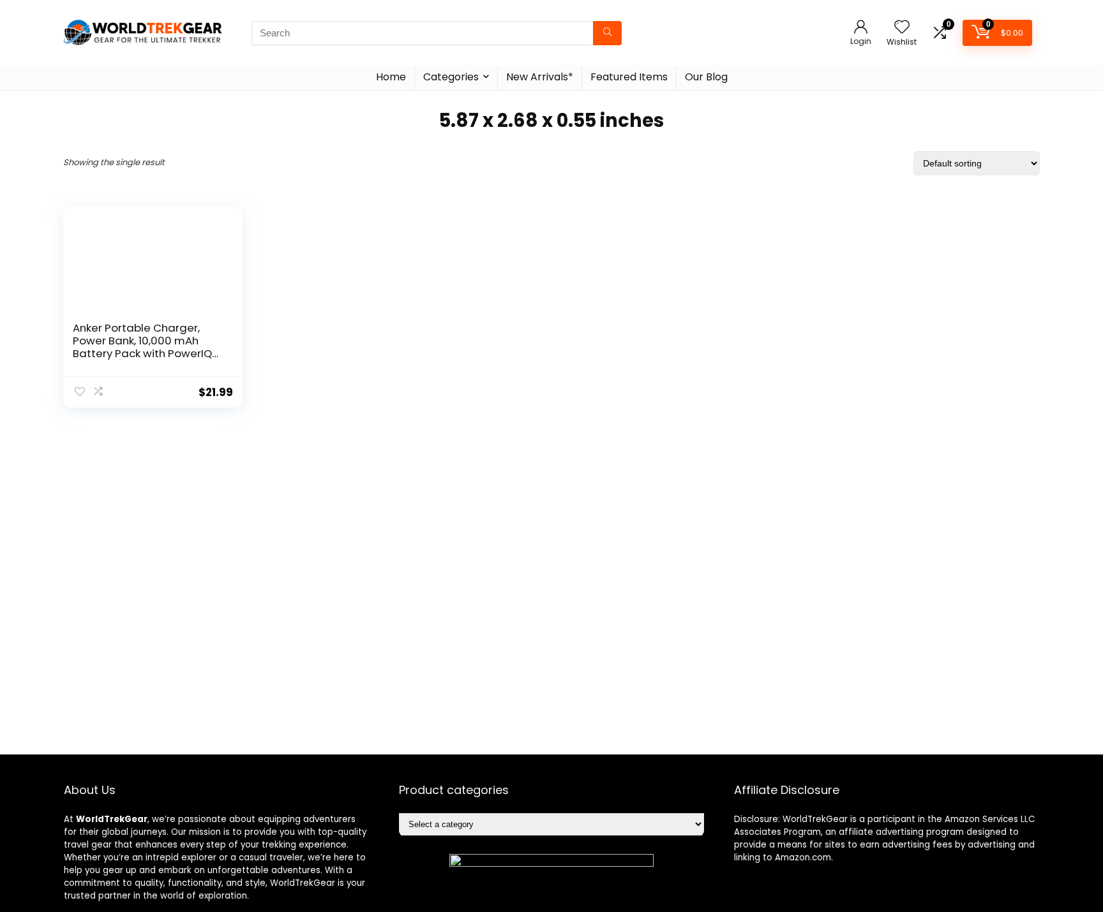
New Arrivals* (539, 77)
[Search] (607, 33)
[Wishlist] (902, 27)
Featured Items (629, 77)
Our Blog (706, 77)
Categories (451, 77)
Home (391, 77)
